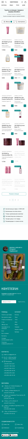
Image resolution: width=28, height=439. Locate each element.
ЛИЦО (11, 5)
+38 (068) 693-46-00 (9, 370)
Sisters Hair (6, 424)
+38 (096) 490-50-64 (9, 375)
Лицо (16, 317)
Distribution (6, 427)
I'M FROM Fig (9, 39)
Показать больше (14, 194)
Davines (16, 39)
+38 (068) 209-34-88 (9, 409)
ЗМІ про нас (5, 324)
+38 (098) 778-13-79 (9, 388)
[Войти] (22, 2)
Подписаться (13, 251)
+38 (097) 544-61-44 (9, 403)
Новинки (17, 327)
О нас (3, 322)
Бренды (17, 331)
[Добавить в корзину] (12, 50)
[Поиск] (6, 2)
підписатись (21, 302)
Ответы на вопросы (7, 319)
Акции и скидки (19, 329)
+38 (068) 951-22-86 (9, 373)
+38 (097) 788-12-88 (9, 366)
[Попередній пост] (5, 267)
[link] (25, 2)
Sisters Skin (20, 424)
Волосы (17, 314)
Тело (16, 319)
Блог (3, 331)
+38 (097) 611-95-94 (9, 392)
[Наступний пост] (23, 267)
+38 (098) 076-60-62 (9, 413)
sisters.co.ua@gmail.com (10, 354)
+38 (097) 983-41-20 (9, 368)
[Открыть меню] (3, 2)
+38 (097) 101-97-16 (9, 398)
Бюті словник (5, 333)
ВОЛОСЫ (4, 5)
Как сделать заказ (6, 317)
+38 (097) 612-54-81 (9, 363)
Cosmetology (20, 427)
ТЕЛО (17, 5)
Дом (16, 322)
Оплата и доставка (7, 314)
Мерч (16, 324)
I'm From (4, 39)
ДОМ (23, 5)
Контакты (4, 336)
